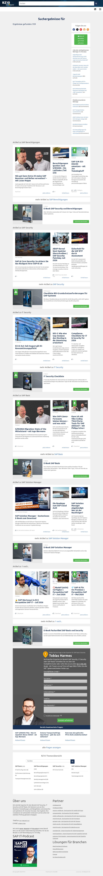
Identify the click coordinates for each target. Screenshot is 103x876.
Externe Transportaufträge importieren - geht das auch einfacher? (50, 735)
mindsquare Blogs (58, 807)
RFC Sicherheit (58, 770)
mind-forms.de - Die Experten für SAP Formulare (66, 818)
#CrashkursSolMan (24, 530)
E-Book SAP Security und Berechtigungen (63, 209)
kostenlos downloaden (81, 221)
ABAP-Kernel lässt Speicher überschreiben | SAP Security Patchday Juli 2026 (60, 254)
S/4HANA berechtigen (41, 782)
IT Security (18, 342)
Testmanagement (77, 776)
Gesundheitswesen (58, 849)
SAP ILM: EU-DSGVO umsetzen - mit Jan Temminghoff (78, 166)
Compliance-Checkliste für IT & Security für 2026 (79, 336)
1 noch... (58, 621)
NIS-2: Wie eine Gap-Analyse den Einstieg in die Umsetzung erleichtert (60, 338)
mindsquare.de (57, 805)
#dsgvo (80, 190)
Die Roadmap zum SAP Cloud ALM (60, 505)
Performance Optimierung (22, 774)
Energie (55, 854)
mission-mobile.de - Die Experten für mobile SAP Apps (68, 810)
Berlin (21, 828)
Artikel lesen (65, 193)
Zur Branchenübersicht (59, 857)
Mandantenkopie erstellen (80, 124)
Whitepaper (47, 291)
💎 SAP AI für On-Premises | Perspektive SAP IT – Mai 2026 (79, 591)
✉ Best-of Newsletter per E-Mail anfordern (81, 39)
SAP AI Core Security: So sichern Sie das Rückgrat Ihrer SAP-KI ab (31, 262)
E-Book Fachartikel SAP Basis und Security (63, 630)
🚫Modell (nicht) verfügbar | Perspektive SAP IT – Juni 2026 (60, 591)
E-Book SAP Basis (52, 463)
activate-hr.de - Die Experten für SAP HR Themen (66, 821)
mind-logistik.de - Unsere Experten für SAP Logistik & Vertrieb (70, 833)
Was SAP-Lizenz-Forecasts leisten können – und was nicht (60, 419)
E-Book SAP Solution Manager (58, 547)
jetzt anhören (46, 193)
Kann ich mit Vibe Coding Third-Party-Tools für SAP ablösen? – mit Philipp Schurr (78, 422)
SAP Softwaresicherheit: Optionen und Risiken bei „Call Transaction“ (80, 90)
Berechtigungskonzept (41, 772)
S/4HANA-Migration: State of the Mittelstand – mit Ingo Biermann (30, 430)
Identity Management (41, 779)
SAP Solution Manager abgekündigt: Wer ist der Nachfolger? (77, 508)
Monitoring (75, 772)
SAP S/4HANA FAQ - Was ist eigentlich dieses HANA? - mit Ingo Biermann (26, 735)
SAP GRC (37, 786)
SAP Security (18, 257)
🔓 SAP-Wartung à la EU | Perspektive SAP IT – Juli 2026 (29, 601)
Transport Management (23, 778)
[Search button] (96, 3)
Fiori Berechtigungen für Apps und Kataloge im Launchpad (79, 131)
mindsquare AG (86, 871)
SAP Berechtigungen (58, 159)
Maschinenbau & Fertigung (60, 846)
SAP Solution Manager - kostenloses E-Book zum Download (32, 517)
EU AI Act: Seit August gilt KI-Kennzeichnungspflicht (29, 347)
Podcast (17, 172)
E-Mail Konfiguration (21, 770)
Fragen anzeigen (53, 747)
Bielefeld (26, 828)
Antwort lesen (20, 740)
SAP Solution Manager (21, 512)
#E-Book (32, 530)
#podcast (17, 191)
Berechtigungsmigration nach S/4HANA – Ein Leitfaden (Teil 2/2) (60, 168)
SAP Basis (55, 412)
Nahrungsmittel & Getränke (60, 851)
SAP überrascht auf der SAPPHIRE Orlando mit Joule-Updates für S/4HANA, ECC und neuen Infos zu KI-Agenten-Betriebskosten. (79, 601)
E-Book (46, 206)
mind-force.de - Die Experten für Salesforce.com (66, 827)
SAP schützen (38, 789)
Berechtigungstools (40, 776)
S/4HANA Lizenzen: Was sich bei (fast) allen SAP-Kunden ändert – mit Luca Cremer (80, 67)
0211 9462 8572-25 (24, 820)
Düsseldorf (35, 828)
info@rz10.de (22, 823)
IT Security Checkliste (54, 376)
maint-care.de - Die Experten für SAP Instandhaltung (67, 824)
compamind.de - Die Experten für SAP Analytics (66, 813)
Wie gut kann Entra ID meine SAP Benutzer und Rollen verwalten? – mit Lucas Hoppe (31, 178)
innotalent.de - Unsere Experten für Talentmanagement (68, 830)
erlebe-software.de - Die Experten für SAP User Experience (69, 816)
